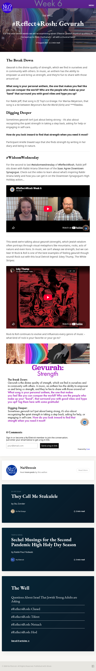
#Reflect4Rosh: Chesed (25, 609)
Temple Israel (17, 535)
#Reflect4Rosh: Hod (24, 632)
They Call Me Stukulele (34, 496)
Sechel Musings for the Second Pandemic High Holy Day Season (43, 542)
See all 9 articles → (20, 640)
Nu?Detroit (28, 468)
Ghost (49, 666)
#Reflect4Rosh (66, 164)
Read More (83, 470)
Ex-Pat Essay (16, 491)
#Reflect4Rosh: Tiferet (25, 617)
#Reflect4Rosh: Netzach (26, 624)
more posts (30, 472)
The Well (47, 15)
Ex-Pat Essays (21, 511)
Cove (88, 449)
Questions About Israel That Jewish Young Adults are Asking (44, 599)
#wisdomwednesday (43, 164)
